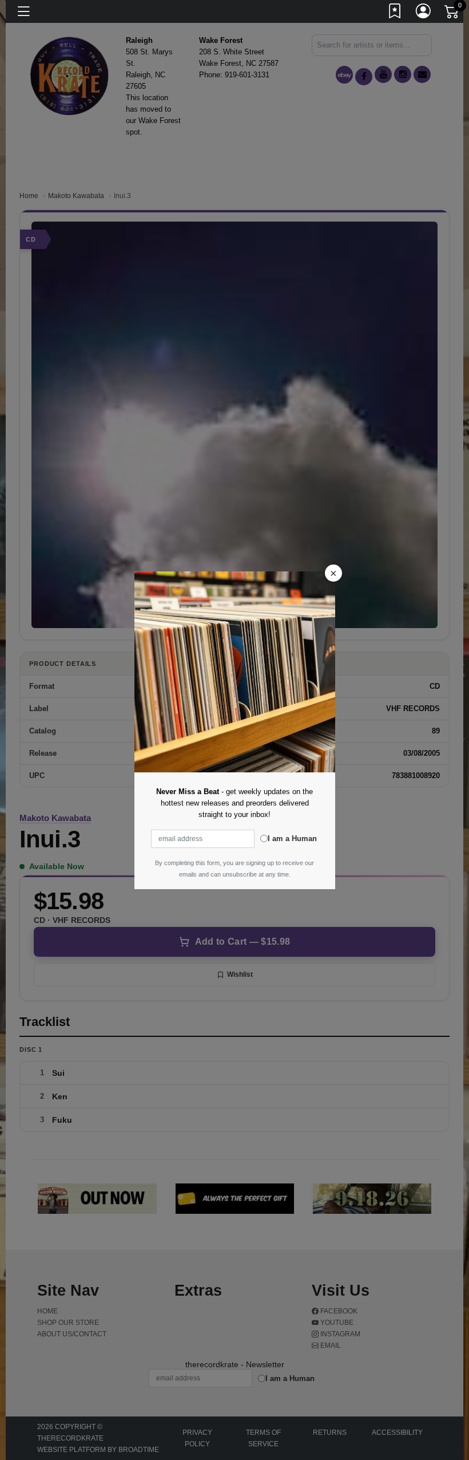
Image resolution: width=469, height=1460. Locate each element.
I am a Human (292, 838)
